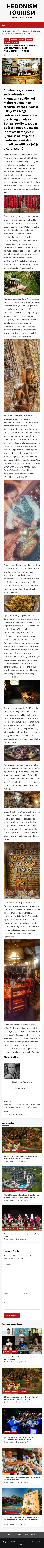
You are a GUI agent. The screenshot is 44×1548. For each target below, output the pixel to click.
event (14, 1228)
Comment (8, 1264)
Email (25, 1294)
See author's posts (22, 1088)
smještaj (15, 1189)
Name (6, 1294)
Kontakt (11, 1534)
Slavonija (23, 1151)
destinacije (14, 40)
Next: (15, 1113)
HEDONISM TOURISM (22, 9)
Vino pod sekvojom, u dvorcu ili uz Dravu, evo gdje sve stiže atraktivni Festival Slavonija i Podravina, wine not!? (21, 1519)
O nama (19, 1534)
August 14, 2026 (22, 1200)
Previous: (22, 1104)
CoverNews (32, 1542)
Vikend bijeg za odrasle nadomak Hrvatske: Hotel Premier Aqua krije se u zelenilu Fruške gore (22, 1196)
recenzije (29, 40)
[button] (4, 24)
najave (14, 1351)
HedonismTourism (11, 55)
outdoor (28, 1228)
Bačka (6, 40)
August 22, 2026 (22, 1362)
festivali (21, 1228)
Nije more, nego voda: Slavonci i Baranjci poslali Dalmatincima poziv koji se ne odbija (21, 1157)
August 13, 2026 (22, 1239)
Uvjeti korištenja (30, 1534)
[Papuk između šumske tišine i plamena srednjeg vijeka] (22, 1218)
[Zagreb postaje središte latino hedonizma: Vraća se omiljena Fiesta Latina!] (22, 1461)
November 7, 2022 (23, 55)
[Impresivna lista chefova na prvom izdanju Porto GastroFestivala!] (22, 1341)
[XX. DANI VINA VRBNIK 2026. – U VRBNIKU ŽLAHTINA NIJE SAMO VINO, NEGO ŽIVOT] (22, 1421)
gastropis (21, 40)
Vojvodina (15, 42)
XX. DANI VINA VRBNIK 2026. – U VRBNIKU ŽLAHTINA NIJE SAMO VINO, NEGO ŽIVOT (18, 1438)
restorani (7, 42)
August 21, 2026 (22, 1161)
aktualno (7, 1151)
